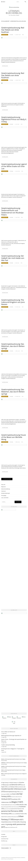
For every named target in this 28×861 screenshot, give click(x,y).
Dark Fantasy (15, 782)
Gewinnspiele (4, 34)
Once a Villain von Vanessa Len (8, 731)
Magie (17, 802)
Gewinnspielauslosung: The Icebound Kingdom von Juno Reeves (13, 302)
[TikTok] (24, 718)
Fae (8, 786)
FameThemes (10, 858)
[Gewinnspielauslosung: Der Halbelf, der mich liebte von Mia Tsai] (14, 274)
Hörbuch (6, 799)
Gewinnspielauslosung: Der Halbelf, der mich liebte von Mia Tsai (12, 258)
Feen (19, 786)
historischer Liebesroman (16, 796)
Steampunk (15, 816)
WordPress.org (4, 840)
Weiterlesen (5, 65)
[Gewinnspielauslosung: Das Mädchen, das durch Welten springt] (14, 362)
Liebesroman (6, 802)
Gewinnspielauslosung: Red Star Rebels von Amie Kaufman (12, 29)
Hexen (15, 794)
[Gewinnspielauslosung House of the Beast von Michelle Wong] (14, 453)
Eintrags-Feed (4, 836)
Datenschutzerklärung (5, 489)
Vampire (18, 820)
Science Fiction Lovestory (7, 816)
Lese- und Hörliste (4, 497)
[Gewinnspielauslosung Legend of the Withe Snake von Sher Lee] (14, 182)
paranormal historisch (18, 808)
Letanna (11, 34)
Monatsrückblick (5, 804)
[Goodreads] (19, 718)
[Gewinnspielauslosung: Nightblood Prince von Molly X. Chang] (14, 135)
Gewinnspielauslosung (12, 791)
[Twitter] (9, 718)
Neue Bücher (22, 804)
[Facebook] (4, 718)
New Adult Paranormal (14, 806)
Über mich (3, 484)
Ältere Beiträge (7, 479)
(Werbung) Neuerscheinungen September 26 (11, 735)
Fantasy (13, 787)
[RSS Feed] (14, 723)
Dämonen (16, 785)
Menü (3, 1)
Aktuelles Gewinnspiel (5, 493)
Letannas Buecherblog (14, 12)
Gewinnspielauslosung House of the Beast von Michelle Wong (13, 437)
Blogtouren (3, 486)
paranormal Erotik (8, 808)
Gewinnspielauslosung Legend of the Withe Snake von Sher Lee (14, 166)
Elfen (23, 784)
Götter (9, 794)
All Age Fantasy (6, 782)
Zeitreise (14, 827)
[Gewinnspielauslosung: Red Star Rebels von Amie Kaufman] (14, 46)
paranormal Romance (12, 811)
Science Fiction (21, 813)
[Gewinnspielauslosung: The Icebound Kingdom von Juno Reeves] (14, 318)
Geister (23, 786)
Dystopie (7, 784)
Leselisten (16, 799)
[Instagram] (14, 718)
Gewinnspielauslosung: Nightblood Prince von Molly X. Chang (14, 119)
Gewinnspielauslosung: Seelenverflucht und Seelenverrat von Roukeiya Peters (12, 211)
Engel (4, 787)
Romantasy (6, 813)
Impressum (3, 491)
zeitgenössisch (8, 827)
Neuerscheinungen (5, 806)
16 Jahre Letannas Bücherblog (8, 744)
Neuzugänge (3, 495)
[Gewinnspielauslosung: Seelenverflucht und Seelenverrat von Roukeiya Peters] (14, 229)
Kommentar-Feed (4, 838)
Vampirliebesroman (7, 822)
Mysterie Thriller (13, 804)
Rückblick (14, 813)
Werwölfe (18, 822)
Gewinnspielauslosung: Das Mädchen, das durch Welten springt (13, 346)
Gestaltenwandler (9, 789)
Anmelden (3, 834)
